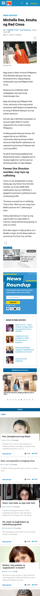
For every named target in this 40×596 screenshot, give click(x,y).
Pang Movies (10, 15)
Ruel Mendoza (25, 30)
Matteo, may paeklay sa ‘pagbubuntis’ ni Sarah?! (13, 588)
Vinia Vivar (7, 440)
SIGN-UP (13, 302)
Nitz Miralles (7, 507)
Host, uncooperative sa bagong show (18, 461)
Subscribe (33, 3)
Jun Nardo (5, 464)
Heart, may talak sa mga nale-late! (18, 503)
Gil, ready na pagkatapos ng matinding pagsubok (15, 545)
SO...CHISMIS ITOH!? (11, 30)
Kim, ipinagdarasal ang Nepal (16, 436)
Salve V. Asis (7, 593)
